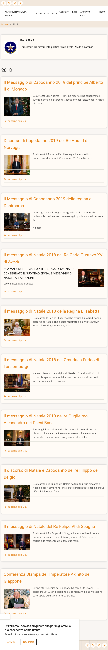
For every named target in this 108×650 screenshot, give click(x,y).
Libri (74, 11)
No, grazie (28, 642)
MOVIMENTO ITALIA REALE (15, 13)
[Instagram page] (14, 3)
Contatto (64, 11)
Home (102, 11)
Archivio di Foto (85, 13)
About (39, 13)
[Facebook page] (3, 3)
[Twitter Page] (9, 3)
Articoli (51, 13)
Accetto (11, 642)
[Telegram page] (20, 3)
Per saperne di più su (15, 120)
